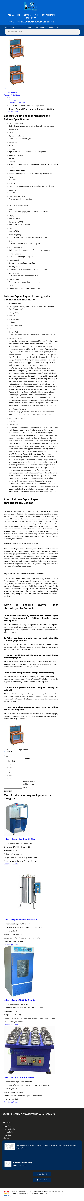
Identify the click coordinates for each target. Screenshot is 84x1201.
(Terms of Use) (59, 1191)
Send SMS (43, 1180)
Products (12, 100)
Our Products (40, 27)
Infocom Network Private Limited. (38, 1193)
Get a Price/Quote (11, 111)
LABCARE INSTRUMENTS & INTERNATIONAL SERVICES (31, 18)
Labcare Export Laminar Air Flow (20, 839)
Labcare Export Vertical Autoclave (20, 919)
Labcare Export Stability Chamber (20, 1000)
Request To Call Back (12, 95)
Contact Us (53, 27)
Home (11, 97)
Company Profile (24, 27)
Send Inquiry (12, 92)
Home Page (9, 27)
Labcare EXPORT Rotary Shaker (19, 1077)
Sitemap (6, 1138)
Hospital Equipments (17, 103)
